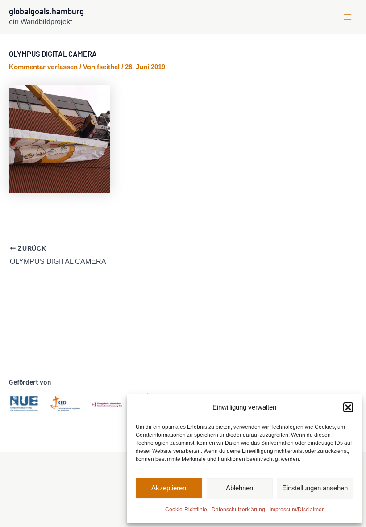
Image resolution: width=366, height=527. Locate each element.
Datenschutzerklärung (238, 509)
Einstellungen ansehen (315, 488)
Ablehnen (239, 488)
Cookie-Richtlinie (186, 509)
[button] (348, 407)
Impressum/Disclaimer (297, 509)
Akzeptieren (168, 488)
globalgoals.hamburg (46, 11)
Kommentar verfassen (43, 67)
